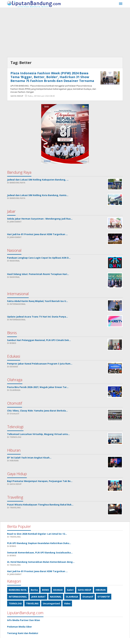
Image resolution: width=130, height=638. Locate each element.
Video (67, 603)
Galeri (70, 589)
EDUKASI (58, 589)
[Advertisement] (65, 31)
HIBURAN (101, 589)
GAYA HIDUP (16, 95)
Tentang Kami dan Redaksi (22, 633)
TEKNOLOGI (15, 603)
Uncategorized (51, 603)
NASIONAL (56, 596)
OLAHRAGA (72, 596)
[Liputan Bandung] (34, 3)
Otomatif (87, 596)
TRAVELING (32, 603)
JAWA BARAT (38, 596)
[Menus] (120, 4)
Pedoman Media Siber (19, 626)
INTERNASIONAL (18, 596)
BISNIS (45, 589)
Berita (34, 589)
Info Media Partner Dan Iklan (23, 620)
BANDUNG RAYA (17, 589)
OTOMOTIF (104, 596)
